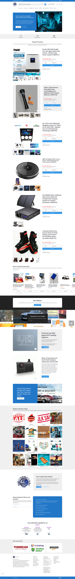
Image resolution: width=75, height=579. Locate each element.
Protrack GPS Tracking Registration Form (36, 565)
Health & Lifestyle (43, 452)
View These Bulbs (45, 376)
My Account (56, 0)
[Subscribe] (45, 320)
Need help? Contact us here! (16, 504)
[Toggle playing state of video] (35, 349)
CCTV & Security (31, 438)
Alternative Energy (31, 466)
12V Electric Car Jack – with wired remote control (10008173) (65, 285)
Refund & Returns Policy (36, 560)
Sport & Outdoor (56, 466)
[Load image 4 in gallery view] (32, 78)
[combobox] (35, 4)
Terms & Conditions (35, 563)
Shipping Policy (35, 561)
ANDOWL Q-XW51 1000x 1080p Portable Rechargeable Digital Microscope (41, 285)
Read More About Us (46, 486)
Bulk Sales (43, 424)
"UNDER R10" (31, 424)
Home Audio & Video (56, 452)
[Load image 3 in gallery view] (26, 78)
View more (43, 67)
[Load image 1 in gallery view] (15, 78)
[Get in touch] (59, 4)
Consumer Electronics (56, 438)
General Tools (19, 452)
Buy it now (52, 65)
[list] (37, 36)
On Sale (19, 424)
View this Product (45, 347)
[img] (37, 524)
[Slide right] (39, 73)
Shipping (47, 60)
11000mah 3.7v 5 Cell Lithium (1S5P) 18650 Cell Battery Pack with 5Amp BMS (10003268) (53, 285)
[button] (61, 4)
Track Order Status (35, 562)
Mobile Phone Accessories (44, 466)
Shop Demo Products (56, 424)
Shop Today (38, 486)
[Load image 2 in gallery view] (21, 78)
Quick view (18, 291)
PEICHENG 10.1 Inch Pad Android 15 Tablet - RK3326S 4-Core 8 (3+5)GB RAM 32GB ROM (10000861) (18, 285)
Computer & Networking (43, 438)
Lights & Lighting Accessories (19, 466)
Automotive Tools (18, 438)
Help (52, 0)
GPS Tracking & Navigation (31, 452)
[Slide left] (37, 73)
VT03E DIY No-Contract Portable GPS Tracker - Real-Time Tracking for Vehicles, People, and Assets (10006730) (29, 286)
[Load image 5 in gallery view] (37, 78)
